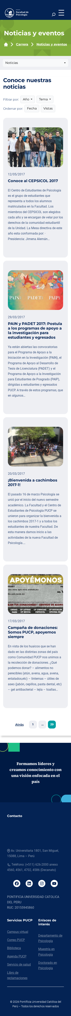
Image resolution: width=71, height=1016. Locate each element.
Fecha (32, 108)
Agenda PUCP (16, 956)
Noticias (11, 63)
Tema (44, 99)
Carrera (22, 44)
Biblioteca (14, 948)
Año (26, 99)
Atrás (19, 725)
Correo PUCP (16, 940)
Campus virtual (17, 932)
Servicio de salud (19, 964)
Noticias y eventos (51, 44)
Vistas (48, 108)
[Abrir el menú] (61, 12)
